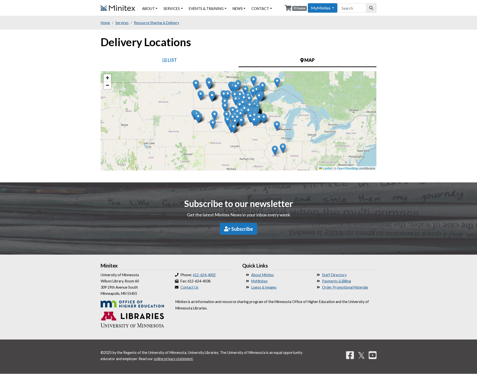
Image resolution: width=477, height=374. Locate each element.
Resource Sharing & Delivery (156, 23)
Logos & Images (264, 287)
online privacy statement (173, 359)
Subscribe (241, 229)
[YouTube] (373, 355)
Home (105, 23)
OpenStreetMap (347, 168)
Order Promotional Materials (345, 287)
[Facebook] (350, 355)
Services (171, 8)
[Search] (371, 8)
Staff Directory (334, 275)
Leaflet (327, 168)
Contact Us (189, 287)
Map (309, 60)
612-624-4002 (204, 275)
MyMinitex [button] (321, 7)
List (172, 60)
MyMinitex (259, 281)
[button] (249, 100)
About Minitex (262, 275)
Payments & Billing (336, 281)
